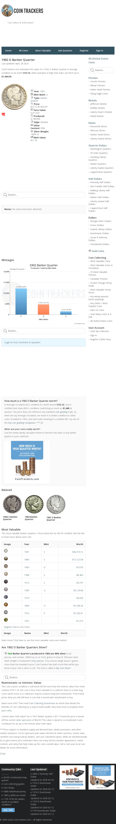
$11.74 (34, 140)
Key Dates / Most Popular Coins (98, 305)
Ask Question (65, 50)
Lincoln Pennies (98, 81)
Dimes (92, 123)
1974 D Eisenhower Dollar (41, 803)
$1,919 (79, 620)
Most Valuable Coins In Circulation (101, 266)
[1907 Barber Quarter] (12, 620)
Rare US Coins (97, 310)
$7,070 (79, 567)
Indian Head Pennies (100, 89)
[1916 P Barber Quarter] (12, 612)
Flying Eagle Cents (99, 93)
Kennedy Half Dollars (100, 182)
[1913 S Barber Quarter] (12, 582)
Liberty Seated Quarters (102, 167)
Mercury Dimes (97, 130)
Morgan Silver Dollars (100, 221)
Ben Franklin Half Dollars (102, 186)
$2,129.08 (78, 590)
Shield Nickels (97, 116)
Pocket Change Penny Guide (100, 284)
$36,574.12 (77, 551)
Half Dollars (95, 179)
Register (84, 50)
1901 (26, 551)
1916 (26, 613)
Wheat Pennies (97, 85)
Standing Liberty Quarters (97, 158)
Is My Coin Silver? (62, 668)
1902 (42, 91)
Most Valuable (43, 50)
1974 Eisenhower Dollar (44, 810)
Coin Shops (8, 787)
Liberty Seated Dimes (100, 138)
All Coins (23, 50)
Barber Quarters (98, 163)
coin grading (61, 411)
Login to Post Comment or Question (22, 342)
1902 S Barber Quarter (10, 518)
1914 (26, 598)
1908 (26, 575)
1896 (26, 559)
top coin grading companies (21, 422)
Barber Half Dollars (99, 197)
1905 (26, 567)
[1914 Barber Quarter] (12, 597)
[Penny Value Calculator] (72, 777)
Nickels (93, 100)
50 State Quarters (99, 153)
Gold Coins (98, 251)
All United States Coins (101, 320)
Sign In (99, 50)
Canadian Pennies (99, 278)
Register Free (10, 627)
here (21, 640)
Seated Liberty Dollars (101, 229)
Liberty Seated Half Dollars (99, 203)
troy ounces (38, 660)
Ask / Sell (8, 810)
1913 (26, 582)
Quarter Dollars (98, 145)
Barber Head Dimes (100, 134)
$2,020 (79, 598)
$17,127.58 (77, 559)
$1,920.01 (78, 613)
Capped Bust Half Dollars (98, 209)
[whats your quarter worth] (41, 462)
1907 (26, 620)
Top (3, 753)
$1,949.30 (78, 605)
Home (8, 50)
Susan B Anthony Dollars (98, 239)
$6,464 (79, 575)
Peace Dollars (97, 225)
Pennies (93, 78)
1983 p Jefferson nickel (14, 795)
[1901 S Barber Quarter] (12, 551)
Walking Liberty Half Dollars (99, 192)
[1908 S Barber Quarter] (12, 574)
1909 (26, 590)
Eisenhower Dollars (99, 233)
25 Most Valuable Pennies (98, 273)
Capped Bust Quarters (101, 172)
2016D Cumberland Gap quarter (14, 779)
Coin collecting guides (13, 783)
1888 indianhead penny (14, 791)
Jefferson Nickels (98, 103)
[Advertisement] (88, 25)
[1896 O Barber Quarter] (12, 604)
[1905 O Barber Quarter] (12, 566)
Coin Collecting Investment (42, 703)
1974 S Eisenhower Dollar (41, 784)
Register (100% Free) (100, 339)
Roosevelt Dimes (98, 126)
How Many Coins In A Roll (100, 315)
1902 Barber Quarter (31, 518)
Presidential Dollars (99, 244)
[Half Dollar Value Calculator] (101, 777)
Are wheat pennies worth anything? (98, 298)
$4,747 (79, 582)
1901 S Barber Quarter (54, 518)
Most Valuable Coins (100, 261)
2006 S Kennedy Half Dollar (42, 775)
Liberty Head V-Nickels (101, 112)
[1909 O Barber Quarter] (12, 589)
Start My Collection (99, 331)
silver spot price (23, 720)
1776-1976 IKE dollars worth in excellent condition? (13, 802)
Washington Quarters (100, 148)
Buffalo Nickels (97, 107)
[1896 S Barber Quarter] (12, 558)
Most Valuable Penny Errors (100, 291)
